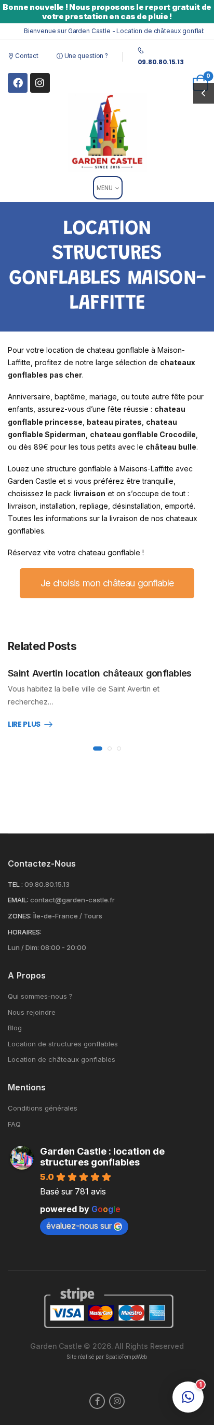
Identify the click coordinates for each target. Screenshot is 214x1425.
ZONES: (20, 916)
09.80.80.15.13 (47, 884)
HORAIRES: (25, 932)
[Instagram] (40, 83)
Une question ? (85, 56)
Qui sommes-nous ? (40, 996)
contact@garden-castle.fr (72, 900)
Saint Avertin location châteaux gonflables (100, 673)
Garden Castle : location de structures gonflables (102, 1157)
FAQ (14, 1124)
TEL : (15, 884)
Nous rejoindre (32, 1012)
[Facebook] (18, 83)
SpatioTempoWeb (126, 1357)
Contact (26, 56)
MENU (105, 187)
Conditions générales (42, 1108)
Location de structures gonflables (63, 1044)
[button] (188, 1397)
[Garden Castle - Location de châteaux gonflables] (107, 132)
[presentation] (97, 748)
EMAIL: (18, 900)
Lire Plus (24, 724)
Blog (15, 1028)
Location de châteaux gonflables (61, 1059)
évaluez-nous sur (79, 1225)
